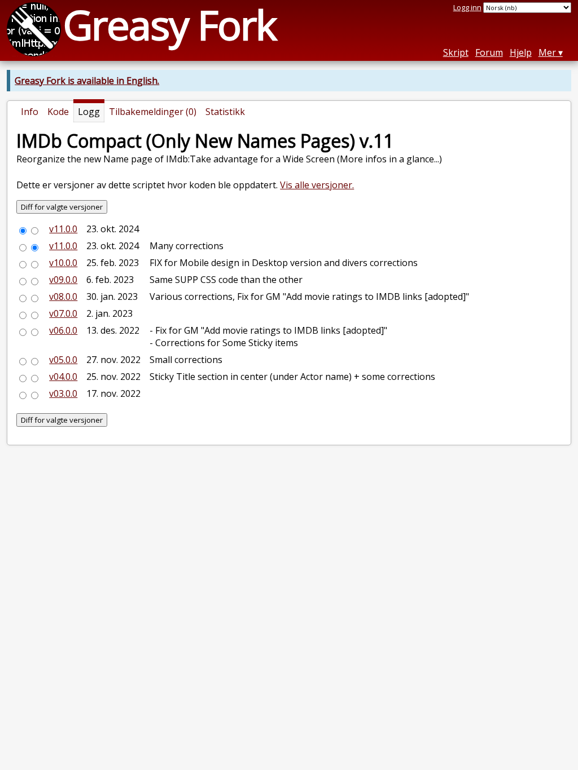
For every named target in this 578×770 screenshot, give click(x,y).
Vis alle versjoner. (317, 185)
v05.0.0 (63, 359)
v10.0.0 (63, 262)
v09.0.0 (63, 279)
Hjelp (521, 52)
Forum (489, 52)
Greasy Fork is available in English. (87, 80)
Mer (547, 52)
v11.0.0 (63, 229)
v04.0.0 (63, 376)
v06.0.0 (63, 330)
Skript (455, 52)
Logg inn (467, 7)
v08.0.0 (63, 296)
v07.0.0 (63, 313)
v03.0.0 (63, 393)
